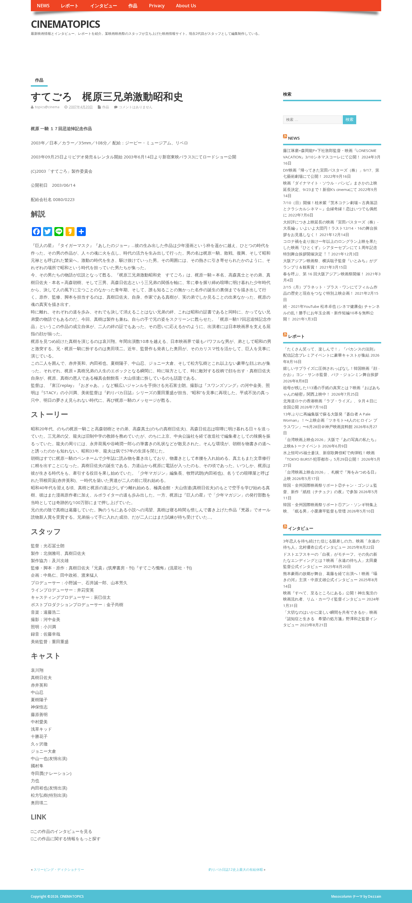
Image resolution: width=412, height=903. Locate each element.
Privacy (157, 6)
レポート (70, 6)
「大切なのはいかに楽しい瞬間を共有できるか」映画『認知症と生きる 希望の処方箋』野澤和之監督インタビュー (330, 618)
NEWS (43, 6)
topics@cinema (47, 107)
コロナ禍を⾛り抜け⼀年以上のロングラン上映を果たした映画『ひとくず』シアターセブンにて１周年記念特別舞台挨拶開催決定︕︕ (330, 248)
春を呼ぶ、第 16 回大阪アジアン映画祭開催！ (323, 273)
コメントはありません (135, 107)
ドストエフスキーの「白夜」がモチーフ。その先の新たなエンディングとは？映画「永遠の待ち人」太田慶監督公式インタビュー (330, 560)
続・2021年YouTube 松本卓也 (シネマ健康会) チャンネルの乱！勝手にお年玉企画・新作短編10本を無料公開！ (331, 313)
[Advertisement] (274, 53)
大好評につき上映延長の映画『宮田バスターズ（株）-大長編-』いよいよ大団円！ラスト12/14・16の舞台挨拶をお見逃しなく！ (330, 228)
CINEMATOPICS (65, 24)
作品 (132, 6)
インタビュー (103, 6)
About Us (186, 6)
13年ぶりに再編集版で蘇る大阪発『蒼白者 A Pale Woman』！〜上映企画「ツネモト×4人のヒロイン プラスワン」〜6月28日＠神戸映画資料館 (330, 420)
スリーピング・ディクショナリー (59, 869)
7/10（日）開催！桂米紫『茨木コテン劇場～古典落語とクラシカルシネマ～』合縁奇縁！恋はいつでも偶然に (330, 209)
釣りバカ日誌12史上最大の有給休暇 (236, 869)
